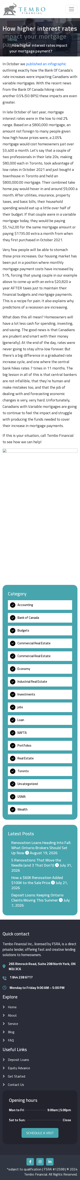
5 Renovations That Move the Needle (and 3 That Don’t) (36, 863)
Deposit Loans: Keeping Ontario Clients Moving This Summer (37, 897)
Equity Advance (19, 1068)
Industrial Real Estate (32, 681)
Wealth (22, 809)
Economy (23, 669)
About (12, 1015)
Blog (11, 1032)
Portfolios (24, 745)
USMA (21, 796)
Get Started (16, 1076)
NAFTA (22, 733)
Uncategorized (27, 784)
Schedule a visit (40, 1133)
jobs (20, 707)
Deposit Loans (18, 1059)
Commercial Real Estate (34, 643)
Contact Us (16, 1084)
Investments (26, 694)
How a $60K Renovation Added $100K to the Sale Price (37, 880)
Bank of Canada (28, 618)
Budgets (23, 630)
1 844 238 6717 (21, 977)
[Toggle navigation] (71, 9)
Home (12, 39)
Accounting (25, 605)
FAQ (11, 1040)
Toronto (23, 771)
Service (13, 1023)
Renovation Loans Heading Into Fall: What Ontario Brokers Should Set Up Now (41, 847)
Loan (20, 720)
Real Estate (25, 758)
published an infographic (46, 63)
